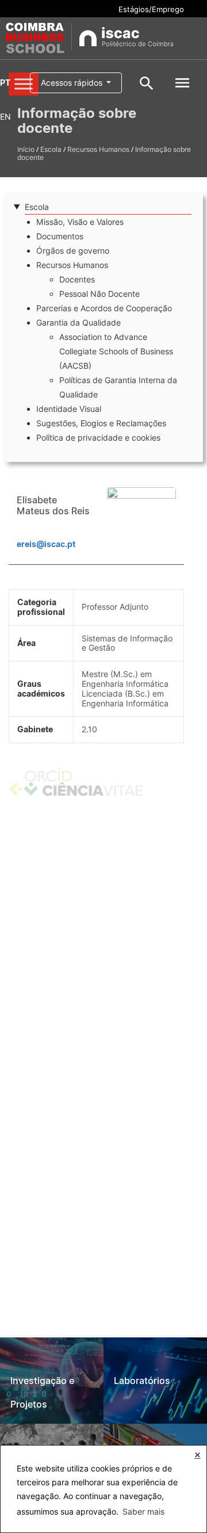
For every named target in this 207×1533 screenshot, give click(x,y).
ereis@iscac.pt (46, 544)
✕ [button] (197, 1455)
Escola (51, 149)
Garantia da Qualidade (78, 322)
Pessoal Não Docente (99, 294)
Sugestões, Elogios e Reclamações (101, 423)
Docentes (77, 279)
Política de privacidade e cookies (98, 437)
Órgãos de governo (72, 250)
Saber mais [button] (143, 1511)
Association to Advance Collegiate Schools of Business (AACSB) (116, 351)
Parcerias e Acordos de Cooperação (104, 308)
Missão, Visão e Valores (80, 222)
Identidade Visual (68, 409)
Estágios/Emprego (151, 9)
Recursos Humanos (98, 149)
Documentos (59, 236)
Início (25, 149)
